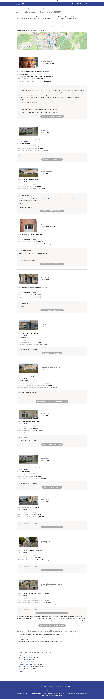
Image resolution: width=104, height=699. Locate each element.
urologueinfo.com (66, 686)
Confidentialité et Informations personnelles (60, 690)
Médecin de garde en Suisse (55, 695)
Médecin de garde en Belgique (72, 693)
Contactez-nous (37, 690)
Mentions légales (46, 690)
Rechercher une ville (77, 3)
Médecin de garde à (28, 664)
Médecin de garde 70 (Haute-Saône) (31, 8)
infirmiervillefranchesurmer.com (54, 686)
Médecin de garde (19, 8)
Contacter (25, 73)
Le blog (85, 3)
